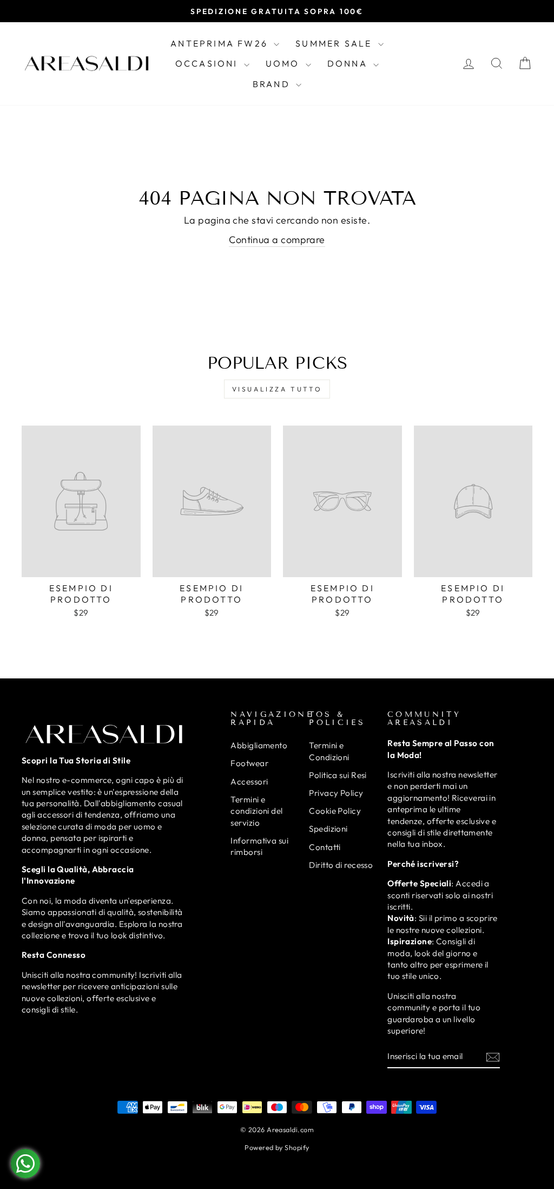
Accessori (249, 781)
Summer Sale (335, 43)
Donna (349, 63)
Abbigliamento (258, 745)
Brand (273, 84)
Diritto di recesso (341, 865)
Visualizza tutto (277, 389)
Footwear (249, 763)
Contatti (325, 847)
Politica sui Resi (338, 775)
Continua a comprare (277, 239)
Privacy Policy (336, 793)
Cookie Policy (335, 811)
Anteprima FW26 (220, 43)
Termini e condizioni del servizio (256, 811)
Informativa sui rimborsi (259, 846)
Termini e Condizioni (329, 751)
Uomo (284, 63)
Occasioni (208, 63)
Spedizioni (328, 829)
